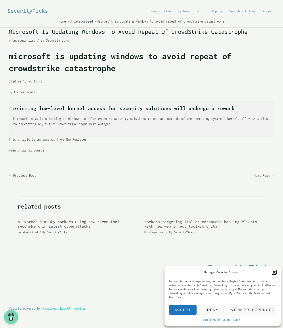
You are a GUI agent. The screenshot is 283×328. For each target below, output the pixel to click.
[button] (274, 272)
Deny (212, 310)
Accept (182, 310)
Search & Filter (242, 11)
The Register (76, 139)
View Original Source (26, 150)
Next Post (264, 175)
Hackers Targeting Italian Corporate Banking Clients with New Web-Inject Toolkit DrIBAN (200, 223)
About (267, 11)
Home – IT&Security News (170, 11)
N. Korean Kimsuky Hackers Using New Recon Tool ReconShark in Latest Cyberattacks (68, 223)
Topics (217, 11)
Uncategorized (23, 40)
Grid (201, 11)
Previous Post (22, 175)
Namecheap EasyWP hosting (63, 308)
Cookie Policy (211, 319)
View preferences (252, 310)
